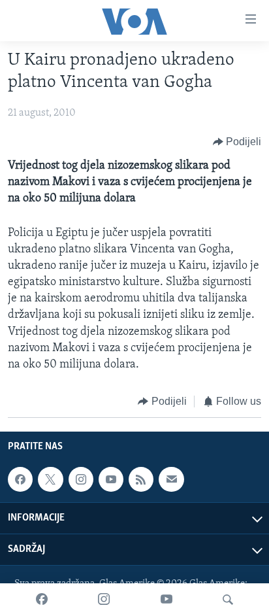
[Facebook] (42, 599)
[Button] (237, 141)
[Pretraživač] (227, 599)
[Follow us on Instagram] (81, 479)
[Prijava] (171, 479)
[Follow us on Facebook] (20, 479)
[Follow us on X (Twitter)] (50, 479)
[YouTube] (166, 599)
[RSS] (141, 479)
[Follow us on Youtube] (111, 479)
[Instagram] (104, 599)
